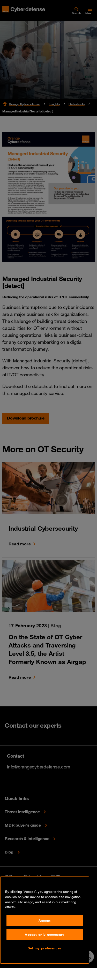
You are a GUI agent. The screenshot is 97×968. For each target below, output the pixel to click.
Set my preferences (45, 948)
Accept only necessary (44, 934)
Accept (45, 920)
